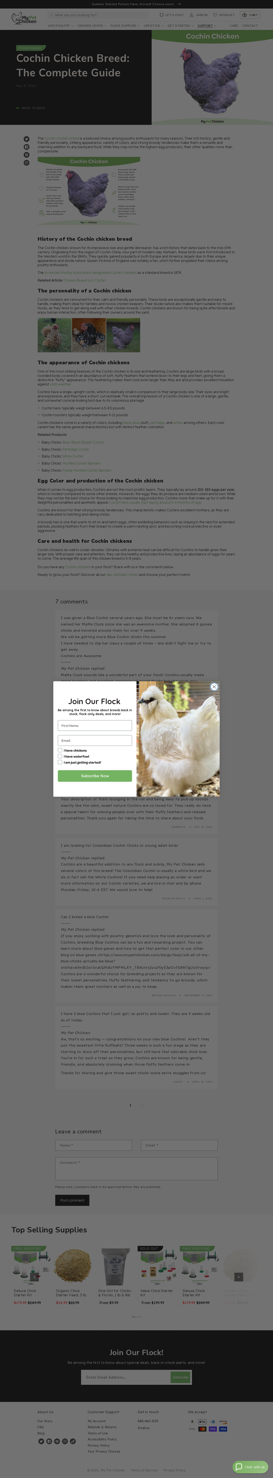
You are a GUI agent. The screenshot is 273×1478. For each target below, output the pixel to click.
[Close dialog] (214, 686)
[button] (250, 1467)
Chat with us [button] (255, 1467)
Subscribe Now (95, 775)
